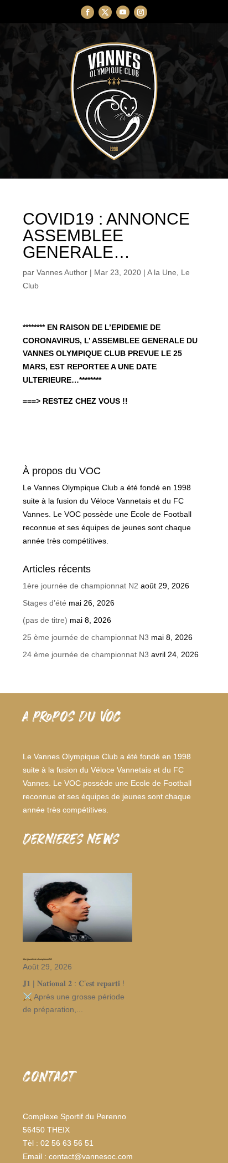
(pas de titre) (45, 620)
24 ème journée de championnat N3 (86, 654)
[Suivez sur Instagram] (140, 12)
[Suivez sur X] (105, 12)
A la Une (162, 272)
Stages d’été (44, 602)
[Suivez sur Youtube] (122, 12)
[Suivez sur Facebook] (87, 12)
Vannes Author (62, 272)
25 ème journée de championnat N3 (86, 637)
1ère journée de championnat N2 (80, 585)
